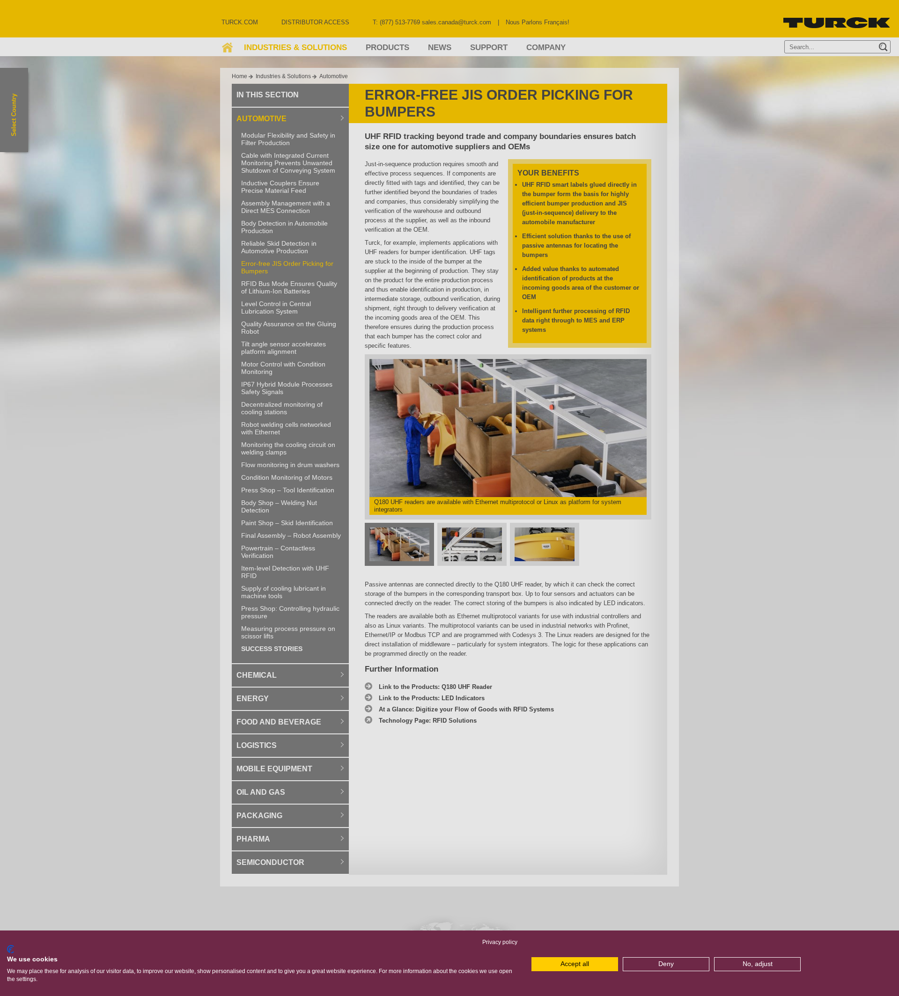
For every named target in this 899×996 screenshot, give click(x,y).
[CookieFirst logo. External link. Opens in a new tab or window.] (10, 949)
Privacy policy (499, 942)
